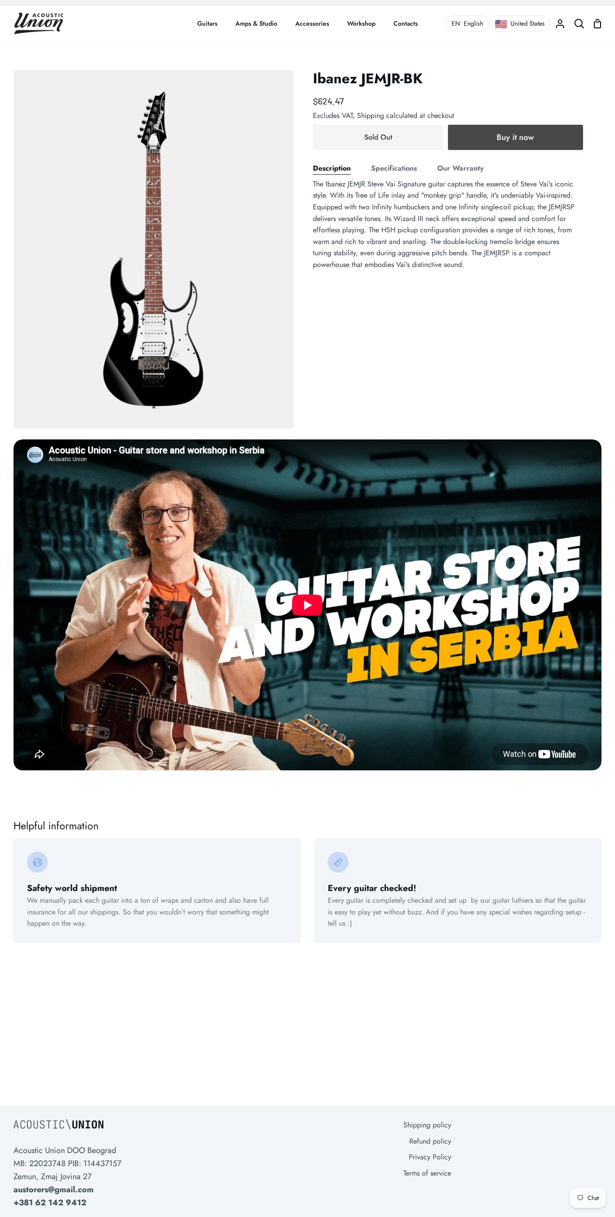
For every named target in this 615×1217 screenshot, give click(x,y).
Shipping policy (427, 1125)
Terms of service (427, 1173)
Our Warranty (460, 168)
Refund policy (430, 1141)
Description (332, 168)
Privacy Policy (430, 1157)
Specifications (394, 168)
